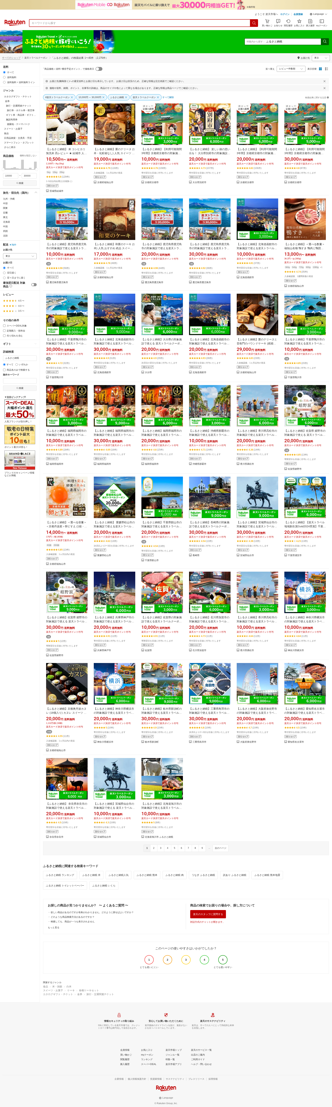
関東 (5, 208)
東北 (5, 217)
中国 (5, 226)
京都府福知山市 (105, 182)
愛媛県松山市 (104, 555)
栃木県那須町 (152, 742)
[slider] (3, 169)
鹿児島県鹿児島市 (59, 282)
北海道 (6, 222)
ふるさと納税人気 (119, 875)
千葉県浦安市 (295, 555)
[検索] (254, 23)
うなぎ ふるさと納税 (203, 875)
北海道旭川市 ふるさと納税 (159, 837)
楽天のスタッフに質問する (208, 914)
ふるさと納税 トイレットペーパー (65, 885)
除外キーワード (11, 375)
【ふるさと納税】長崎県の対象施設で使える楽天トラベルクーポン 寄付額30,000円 (209, 526)
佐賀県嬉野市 (295, 469)
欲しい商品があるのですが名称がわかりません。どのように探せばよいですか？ (92, 912)
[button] (318, 14)
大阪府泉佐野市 (248, 742)
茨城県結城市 (56, 191)
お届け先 (7, 250)
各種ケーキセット (89, 990)
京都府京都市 (152, 182)
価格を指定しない (28, 155)
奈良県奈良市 (56, 837)
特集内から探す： (256, 41)
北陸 (5, 235)
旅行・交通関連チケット (100, 994)
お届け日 (7, 262)
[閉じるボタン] (324, 81)
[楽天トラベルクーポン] (74, 41)
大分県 (148, 372)
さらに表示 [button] (10, 147)
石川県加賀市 (199, 650)
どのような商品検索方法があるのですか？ (73, 917)
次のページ (220, 848)
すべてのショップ (11, 57)
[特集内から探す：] (325, 42)
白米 (68, 986)
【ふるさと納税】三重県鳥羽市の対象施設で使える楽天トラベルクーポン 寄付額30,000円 (209, 712)
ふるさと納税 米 (91, 875)
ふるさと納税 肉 (174, 875)
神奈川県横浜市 (296, 650)
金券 (79, 994)
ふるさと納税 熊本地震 (267, 875)
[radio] (4, 72)
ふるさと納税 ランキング (60, 875)
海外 (14, 244)
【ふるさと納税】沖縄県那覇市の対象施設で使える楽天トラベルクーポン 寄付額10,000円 (209, 434)
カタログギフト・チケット (58, 994)
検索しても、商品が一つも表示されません (73, 921)
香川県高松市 (247, 464)
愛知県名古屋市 (296, 742)
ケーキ (71, 990)
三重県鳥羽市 (199, 742)
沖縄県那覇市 (199, 464)
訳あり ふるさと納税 (234, 875)
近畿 (5, 212)
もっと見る (53, 927)
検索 (21, 183)
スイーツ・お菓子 (53, 990)
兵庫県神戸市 (104, 650)
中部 (5, 203)
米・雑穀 (57, 986)
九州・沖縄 (9, 199)
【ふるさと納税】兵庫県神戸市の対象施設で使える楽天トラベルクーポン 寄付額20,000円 (114, 621)
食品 (45, 986)
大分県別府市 (199, 182)
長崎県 (196, 555)
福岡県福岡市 (56, 464)
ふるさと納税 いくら (103, 885)
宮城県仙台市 (247, 555)
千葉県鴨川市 (56, 377)
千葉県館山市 (152, 560)
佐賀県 (148, 650)
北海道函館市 (247, 277)
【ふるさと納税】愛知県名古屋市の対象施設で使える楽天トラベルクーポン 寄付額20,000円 (304, 712)
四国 (5, 231)
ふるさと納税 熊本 (147, 875)
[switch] (34, 284)
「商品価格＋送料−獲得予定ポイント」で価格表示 (68, 69)
